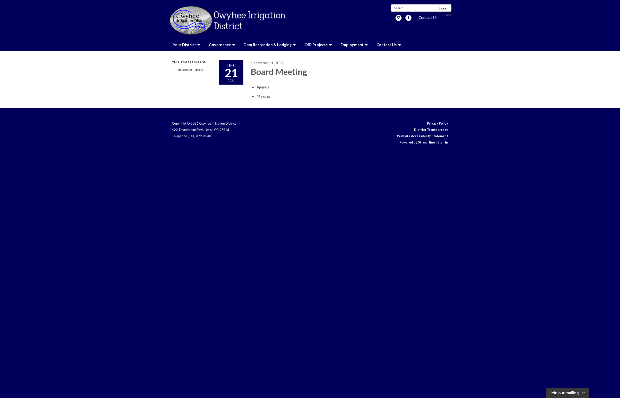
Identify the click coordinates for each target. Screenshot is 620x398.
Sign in (443, 142)
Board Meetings (190, 70)
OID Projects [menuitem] (316, 44)
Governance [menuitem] (220, 44)
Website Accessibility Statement (422, 136)
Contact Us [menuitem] (386, 44)
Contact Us (427, 17)
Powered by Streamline (417, 142)
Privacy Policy (437, 123)
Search (443, 8)
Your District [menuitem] (184, 44)
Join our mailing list (567, 392)
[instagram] (398, 19)
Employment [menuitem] (352, 44)
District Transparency (431, 130)
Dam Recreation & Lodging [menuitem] (268, 44)
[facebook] (408, 19)
